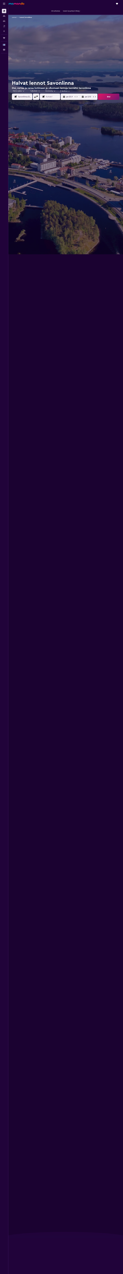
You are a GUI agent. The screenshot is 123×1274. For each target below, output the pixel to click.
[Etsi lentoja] (4, 11)
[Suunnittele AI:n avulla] (4, 31)
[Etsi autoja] (4, 21)
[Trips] (4, 38)
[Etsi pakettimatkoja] (4, 26)
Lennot (14, 17)
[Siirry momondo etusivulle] (16, 3)
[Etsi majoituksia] (4, 16)
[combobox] (51, 91)
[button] (4, 3)
